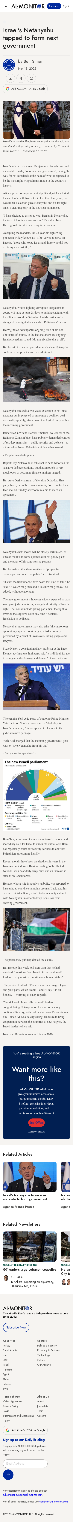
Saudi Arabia (10, 1350)
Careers (41, 1416)
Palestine (7, 1369)
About (40, 1401)
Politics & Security (47, 1345)
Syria (5, 1389)
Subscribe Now (16, 1327)
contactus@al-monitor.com (53, 1501)
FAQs (6, 1411)
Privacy (41, 1131)
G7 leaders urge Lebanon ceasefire (29, 1269)
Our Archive (44, 1365)
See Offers (36, 1123)
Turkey (6, 1345)
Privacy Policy (10, 1406)
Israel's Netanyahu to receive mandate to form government (25, 1197)
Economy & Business (48, 1350)
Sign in (66, 6)
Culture (41, 1360)
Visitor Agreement (12, 1401)
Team (40, 1411)
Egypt (6, 1374)
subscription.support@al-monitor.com (22, 1495)
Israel (6, 1365)
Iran (5, 1355)
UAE (5, 1360)
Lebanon (7, 1384)
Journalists (42, 1406)
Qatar (6, 1379)
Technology (43, 1355)
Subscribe (54, 6)
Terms (31, 1131)
